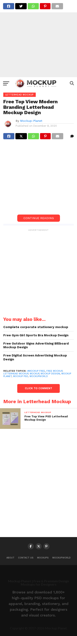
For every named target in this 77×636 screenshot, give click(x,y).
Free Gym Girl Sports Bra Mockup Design (35, 335)
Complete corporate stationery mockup (35, 327)
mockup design (50, 373)
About (10, 557)
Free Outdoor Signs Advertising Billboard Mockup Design (36, 345)
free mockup (54, 371)
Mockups (43, 557)
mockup (34, 373)
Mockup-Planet (31, 120)
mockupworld (39, 376)
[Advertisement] (38, 38)
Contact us (25, 557)
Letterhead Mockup (15, 373)
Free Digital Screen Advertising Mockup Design (35, 357)
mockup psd (20, 376)
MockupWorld (61, 557)
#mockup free (36, 371)
